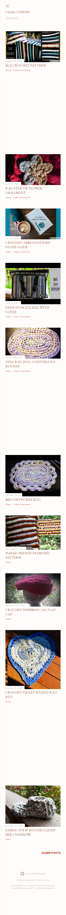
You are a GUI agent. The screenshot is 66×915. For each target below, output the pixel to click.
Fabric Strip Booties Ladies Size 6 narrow (30, 832)
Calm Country (17, 12)
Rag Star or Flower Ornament (23, 190)
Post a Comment (22, 70)
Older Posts (51, 852)
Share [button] (8, 70)
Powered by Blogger (36, 873)
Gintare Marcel (42, 880)
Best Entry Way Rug (23, 499)
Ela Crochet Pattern (25, 65)
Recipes (12, 18)
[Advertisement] (33, 113)
